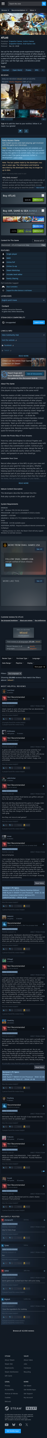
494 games (10, 1139)
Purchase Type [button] (22, 658)
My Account (28, 1397)
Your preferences (40, 620)
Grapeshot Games (15, 41)
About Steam (9, 1360)
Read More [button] (39, 883)
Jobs (25, 1364)
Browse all (39, 241)
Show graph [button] (38, 667)
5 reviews (10, 1100)
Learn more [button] (38, 322)
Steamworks (9, 1368)
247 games (10, 1180)
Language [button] (36, 658)
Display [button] (30, 663)
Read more (40, 188)
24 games (10, 918)
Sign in (3, 124)
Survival (6, 70)
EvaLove (10, 1137)
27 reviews (20, 1139)
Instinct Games (28, 41)
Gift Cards (8, 1376)
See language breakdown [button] (9, 620)
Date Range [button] (6, 663)
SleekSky (10, 1020)
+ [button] (42, 70)
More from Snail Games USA (24, 545)
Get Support (28, 1393)
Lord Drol (10, 690)
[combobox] (25, 4)
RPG (36, 70)
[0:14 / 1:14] (23, 96)
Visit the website (8, 340)
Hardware (27, 1368)
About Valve (28, 1360)
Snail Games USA (29, 44)
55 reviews (20, 1180)
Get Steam (27, 1386)
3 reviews (19, 918)
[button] (5, 10)
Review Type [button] (6, 658)
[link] (21, 231)
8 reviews (10, 692)
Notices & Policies (11, 1393)
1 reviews (10, 780)
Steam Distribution (11, 1372)
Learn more (17, 158)
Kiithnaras (11, 731)
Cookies (7, 1397)
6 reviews (10, 838)
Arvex (9, 836)
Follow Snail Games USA (19, 559)
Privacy (7, 1386)
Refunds (8, 1401)
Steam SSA (9, 1364)
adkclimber (11, 778)
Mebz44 (10, 916)
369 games (10, 733)
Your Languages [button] (13, 673)
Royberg (10, 1098)
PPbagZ (10, 959)
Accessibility (9, 1390)
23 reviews (10, 1023)
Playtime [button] (19, 663)
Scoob (9, 1178)
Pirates (28, 70)
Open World (17, 70)
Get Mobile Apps (13, 1431)
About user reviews (26, 620)
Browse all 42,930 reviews (23, 1331)
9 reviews (20, 733)
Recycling (27, 1372)
